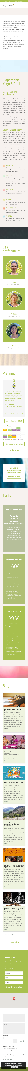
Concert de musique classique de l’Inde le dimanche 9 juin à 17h (14, 866)
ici (6, 159)
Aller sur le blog (14, 942)
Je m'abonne (8, 1038)
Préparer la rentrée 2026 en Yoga (13, 710)
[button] (14, 999)
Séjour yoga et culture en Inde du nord (14, 783)
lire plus (6, 730)
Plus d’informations (18, 1065)
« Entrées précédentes (8, 934)
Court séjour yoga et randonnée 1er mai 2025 (12, 823)
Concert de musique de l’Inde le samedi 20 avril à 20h (13, 909)
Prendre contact (14, 450)
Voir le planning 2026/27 (14, 421)
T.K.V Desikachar (7, 97)
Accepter (14, 1067)
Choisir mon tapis (14, 477)
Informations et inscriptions (14, 444)
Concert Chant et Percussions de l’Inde (14, 752)
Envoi (22, 1041)
